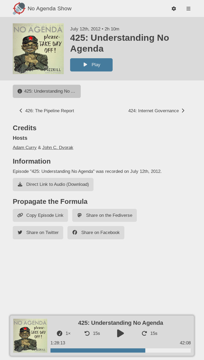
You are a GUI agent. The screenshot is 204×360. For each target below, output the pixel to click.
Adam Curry (25, 147)
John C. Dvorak (57, 147)
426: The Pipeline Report (49, 110)
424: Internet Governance (154, 110)
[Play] (120, 333)
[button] (174, 8)
